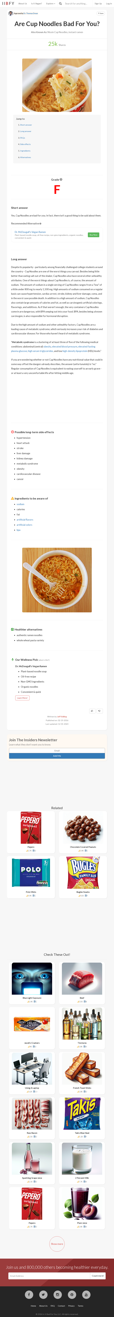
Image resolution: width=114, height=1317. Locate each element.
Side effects (25, 144)
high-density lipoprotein (75, 351)
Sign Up (98, 3)
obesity (47, 346)
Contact (61, 1306)
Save (101, 13)
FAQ (53, 1306)
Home (33, 1306)
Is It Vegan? (36, 3)
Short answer (26, 125)
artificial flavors (25, 519)
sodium (20, 504)
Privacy (71, 1306)
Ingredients (25, 151)
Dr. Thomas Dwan (30, 13)
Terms (80, 1306)
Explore (50, 3)
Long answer (25, 131)
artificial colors (24, 524)
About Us (22, 3)
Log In (109, 3)
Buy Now (93, 235)
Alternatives (25, 157)
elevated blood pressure (64, 346)
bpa (18, 529)
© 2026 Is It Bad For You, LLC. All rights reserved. (57, 1314)
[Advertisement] (57, 396)
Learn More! (22, 698)
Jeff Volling (62, 716)
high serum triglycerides (40, 351)
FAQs (22, 138)
